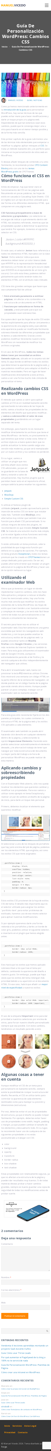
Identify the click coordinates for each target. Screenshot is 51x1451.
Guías (29, 100)
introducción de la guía (15, 109)
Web (3, 1302)
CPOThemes (34, 557)
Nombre (6, 1277)
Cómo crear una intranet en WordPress (20, 1372)
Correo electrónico (11, 1290)
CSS (42, 145)
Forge (4, 1446)
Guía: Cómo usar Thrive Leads (16, 1353)
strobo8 (5, 1406)
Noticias (37, 100)
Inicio (4, 46)
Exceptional (24, 554)
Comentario (7, 1244)
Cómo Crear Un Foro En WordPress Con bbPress (20, 1416)
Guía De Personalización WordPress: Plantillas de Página (24, 1396)
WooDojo (9, 494)
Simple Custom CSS (13, 498)
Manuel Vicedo (15, 100)
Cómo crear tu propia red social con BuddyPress (20, 1389)
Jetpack (8, 490)
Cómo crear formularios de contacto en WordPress (21, 1409)
